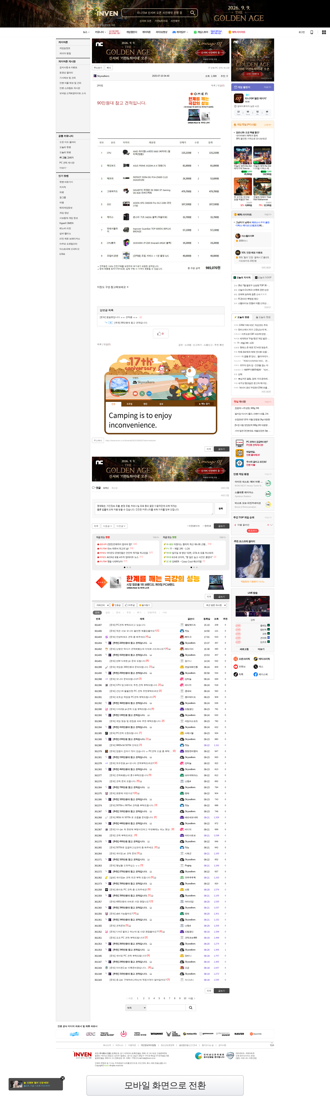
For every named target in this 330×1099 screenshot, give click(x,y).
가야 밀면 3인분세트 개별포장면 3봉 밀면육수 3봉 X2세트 (253, 431)
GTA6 (62, 254)
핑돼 (187, 793)
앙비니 (188, 955)
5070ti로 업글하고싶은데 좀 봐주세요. (132, 847)
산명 (187, 889)
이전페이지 (194, 526)
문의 (118, 612)
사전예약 (175, 20)
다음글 (106, 526)
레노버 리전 (65, 228)
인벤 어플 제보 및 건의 (70, 83)
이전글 (120, 526)
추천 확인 (219, 345)
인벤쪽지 (135, 393)
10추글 (131, 605)
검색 (191, 1007)
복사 (109, 68)
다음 (191, 998)
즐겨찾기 (146, 605)
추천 (128, 612)
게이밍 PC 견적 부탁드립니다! (128, 955)
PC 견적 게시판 (66, 163)
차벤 (61, 192)
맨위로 (208, 526)
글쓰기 (221, 596)
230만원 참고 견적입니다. (129, 739)
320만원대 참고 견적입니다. (130, 799)
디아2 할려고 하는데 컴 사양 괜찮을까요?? (134, 931)
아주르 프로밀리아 (68, 244)
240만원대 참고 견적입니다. (130, 961)
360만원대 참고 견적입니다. (130, 703)
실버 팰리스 (65, 233)
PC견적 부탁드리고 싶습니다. (128, 625)
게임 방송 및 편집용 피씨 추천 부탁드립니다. (135, 721)
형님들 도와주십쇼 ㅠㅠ (125, 865)
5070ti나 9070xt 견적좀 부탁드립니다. (132, 805)
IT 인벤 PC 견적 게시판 (218, 68)
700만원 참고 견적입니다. (129, 787)
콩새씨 (188, 691)
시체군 (188, 853)
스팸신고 (208, 345)
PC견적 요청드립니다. (124, 733)
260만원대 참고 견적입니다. (130, 943)
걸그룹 (62, 197)
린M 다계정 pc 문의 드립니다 (128, 661)
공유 (180, 345)
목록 (213, 85)
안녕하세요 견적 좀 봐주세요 (127, 637)
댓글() (220, 85)
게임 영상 (64, 213)
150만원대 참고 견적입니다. (130, 757)
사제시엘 (189, 733)
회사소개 (107, 1045)
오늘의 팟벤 (65, 152)
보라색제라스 (191, 775)
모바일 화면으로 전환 (165, 1085)
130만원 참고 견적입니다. (129, 715)
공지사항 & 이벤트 (68, 67)
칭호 (161, 404)
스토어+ (267, 125)
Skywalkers (102, 76)
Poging (188, 865)
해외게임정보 (65, 208)
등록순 (106, 488)
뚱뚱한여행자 (191, 751)
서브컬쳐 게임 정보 (68, 218)
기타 (164, 612)
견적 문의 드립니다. (123, 781)
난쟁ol (188, 781)
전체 (97, 612)
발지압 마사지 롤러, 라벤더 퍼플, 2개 (251, 414)
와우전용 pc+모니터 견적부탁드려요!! (132, 763)
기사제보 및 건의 (67, 78)
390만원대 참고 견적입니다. (130, 907)
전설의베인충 (191, 667)
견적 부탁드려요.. (122, 835)
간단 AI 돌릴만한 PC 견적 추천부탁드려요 (134, 691)
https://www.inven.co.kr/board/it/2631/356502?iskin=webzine (131, 440)
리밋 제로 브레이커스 (69, 239)
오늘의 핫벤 (65, 147)
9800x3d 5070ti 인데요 (124, 745)
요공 (187, 967)
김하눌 (188, 679)
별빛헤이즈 (190, 625)
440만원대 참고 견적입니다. (130, 823)
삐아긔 (188, 637)
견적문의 (117, 925)
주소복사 (98, 440)
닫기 (62, 1078)
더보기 (149, 393)
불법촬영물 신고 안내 (188, 1045)
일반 (108, 612)
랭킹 (145, 404)
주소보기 (98, 68)
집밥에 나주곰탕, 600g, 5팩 (247, 408)
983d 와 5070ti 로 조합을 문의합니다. (131, 817)
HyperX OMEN (66, 223)
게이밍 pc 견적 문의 (123, 853)
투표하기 (252, 530)
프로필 (129, 404)
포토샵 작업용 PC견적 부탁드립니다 (131, 697)
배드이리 (189, 649)
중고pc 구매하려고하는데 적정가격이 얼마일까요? (138, 980)
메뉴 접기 (204, 404)
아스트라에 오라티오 (69, 249)
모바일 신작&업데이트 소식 (72, 93)
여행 (61, 202)
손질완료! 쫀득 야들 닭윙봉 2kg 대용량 (252, 419)
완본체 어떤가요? (122, 793)
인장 (113, 404)
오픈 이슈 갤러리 (67, 142)
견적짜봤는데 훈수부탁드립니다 (129, 775)
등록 (221, 508)
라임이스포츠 (191, 721)
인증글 (117, 605)
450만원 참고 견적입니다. (129, 841)
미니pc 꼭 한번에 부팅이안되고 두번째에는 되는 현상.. (140, 829)
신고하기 (197, 345)
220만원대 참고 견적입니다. (130, 643)
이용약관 (132, 1045)
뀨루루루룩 (190, 877)
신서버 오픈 (145, 20)
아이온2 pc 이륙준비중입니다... (129, 967)
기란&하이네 (161, 20)
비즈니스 (119, 1045)
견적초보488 (191, 937)
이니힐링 (142, 393)
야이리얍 (189, 901)
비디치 (188, 685)
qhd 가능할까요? (121, 913)
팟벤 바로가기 (66, 182)
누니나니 (189, 980)
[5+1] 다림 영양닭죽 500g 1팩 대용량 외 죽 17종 (253, 425)
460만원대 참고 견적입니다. (130, 769)
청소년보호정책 (167, 1045)
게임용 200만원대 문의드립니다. (129, 667)
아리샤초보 (190, 835)
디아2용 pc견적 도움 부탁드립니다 (130, 709)
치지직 (62, 187)
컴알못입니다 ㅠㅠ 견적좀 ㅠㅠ (121, 317)
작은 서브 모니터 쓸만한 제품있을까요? (133, 631)
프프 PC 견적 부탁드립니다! (127, 937)
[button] (124, 567)
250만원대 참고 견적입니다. (130, 673)
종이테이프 (190, 697)
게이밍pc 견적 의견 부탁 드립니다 (130, 877)
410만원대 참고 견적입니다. (130, 655)
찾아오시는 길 (207, 1045)
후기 (139, 612)
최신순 (115, 488)
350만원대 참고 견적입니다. (130, 883)
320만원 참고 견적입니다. (129, 859)
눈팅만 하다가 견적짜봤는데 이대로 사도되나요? (137, 649)
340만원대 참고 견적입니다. (130, 919)
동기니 (188, 661)
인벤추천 (151, 612)
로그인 (302, 32)
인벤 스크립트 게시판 (69, 88)
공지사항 (222, 1045)
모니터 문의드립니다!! (124, 679)
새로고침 (225, 488)
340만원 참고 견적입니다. (129, 949)
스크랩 (188, 345)
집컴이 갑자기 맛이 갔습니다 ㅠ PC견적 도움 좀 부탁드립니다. (144, 751)
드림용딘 (189, 709)
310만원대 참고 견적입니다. (130, 811)
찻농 (187, 631)
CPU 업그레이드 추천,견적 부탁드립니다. (134, 685)
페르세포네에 (191, 817)
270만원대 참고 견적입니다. (130, 871)
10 (185, 998)
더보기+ (156, 537)
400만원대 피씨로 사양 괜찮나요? (130, 901)
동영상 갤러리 (66, 73)
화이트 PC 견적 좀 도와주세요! (128, 889)
